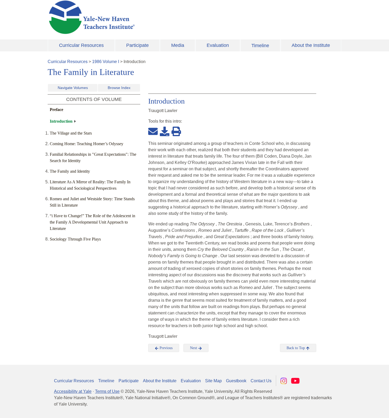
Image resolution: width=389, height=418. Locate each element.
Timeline (260, 45)
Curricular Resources (81, 45)
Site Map (213, 381)
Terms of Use (107, 391)
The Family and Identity (70, 171)
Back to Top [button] (296, 348)
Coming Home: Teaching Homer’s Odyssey (86, 143)
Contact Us (261, 381)
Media (177, 45)
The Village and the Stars (71, 133)
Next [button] (194, 348)
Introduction (61, 121)
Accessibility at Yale (73, 391)
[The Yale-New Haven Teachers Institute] (144, 17)
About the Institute (311, 45)
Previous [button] (166, 348)
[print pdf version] (176, 131)
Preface (56, 109)
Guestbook (236, 381)
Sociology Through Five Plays (75, 239)
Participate (137, 45)
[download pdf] (164, 131)
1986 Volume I (105, 61)
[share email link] (153, 131)
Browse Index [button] (119, 88)
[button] (359, 409)
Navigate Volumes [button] (73, 88)
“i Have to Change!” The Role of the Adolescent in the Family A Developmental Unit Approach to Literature (92, 222)
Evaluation (218, 45)
